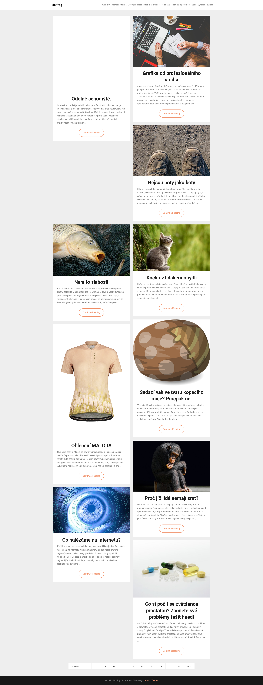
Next (189, 666)
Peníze (156, 5)
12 (123, 666)
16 (161, 666)
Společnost (185, 5)
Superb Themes (150, 680)
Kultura (123, 5)
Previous (75, 666)
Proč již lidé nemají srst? (171, 498)
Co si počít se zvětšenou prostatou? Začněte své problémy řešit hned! (171, 610)
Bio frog (57, 5)
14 (142, 666)
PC (150, 5)
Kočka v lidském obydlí (172, 278)
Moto (139, 5)
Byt (108, 5)
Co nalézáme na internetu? (91, 540)
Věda (194, 5)
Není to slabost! (91, 282)
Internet (115, 5)
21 (179, 666)
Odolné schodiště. (91, 99)
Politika (175, 5)
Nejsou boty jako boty (171, 183)
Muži (145, 5)
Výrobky (201, 5)
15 (151, 666)
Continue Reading (91, 132)
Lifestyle (132, 5)
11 (114, 666)
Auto (104, 5)
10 (105, 666)
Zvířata (210, 5)
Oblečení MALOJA (91, 446)
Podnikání (165, 5)
